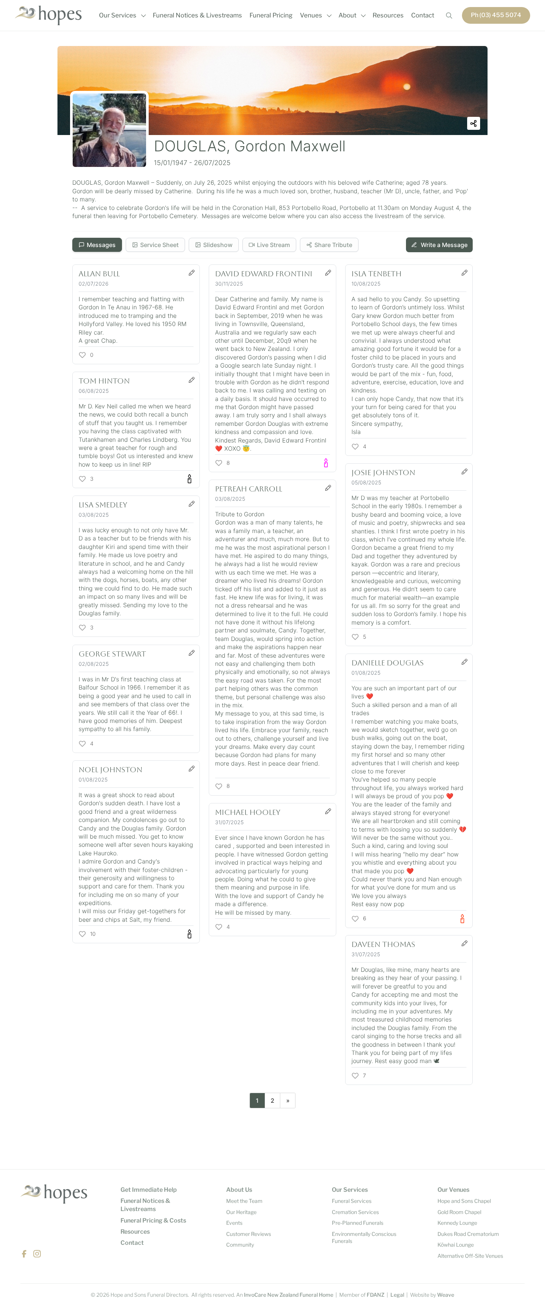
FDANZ (375, 1295)
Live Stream (273, 245)
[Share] (473, 123)
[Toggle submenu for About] (363, 15)
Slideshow (217, 245)
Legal (397, 1295)
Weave (445, 1295)
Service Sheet (159, 245)
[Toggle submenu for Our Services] (143, 15)
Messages (101, 245)
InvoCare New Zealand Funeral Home (288, 1295)
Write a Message (443, 245)
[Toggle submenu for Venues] (329, 15)
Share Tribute (333, 245)
